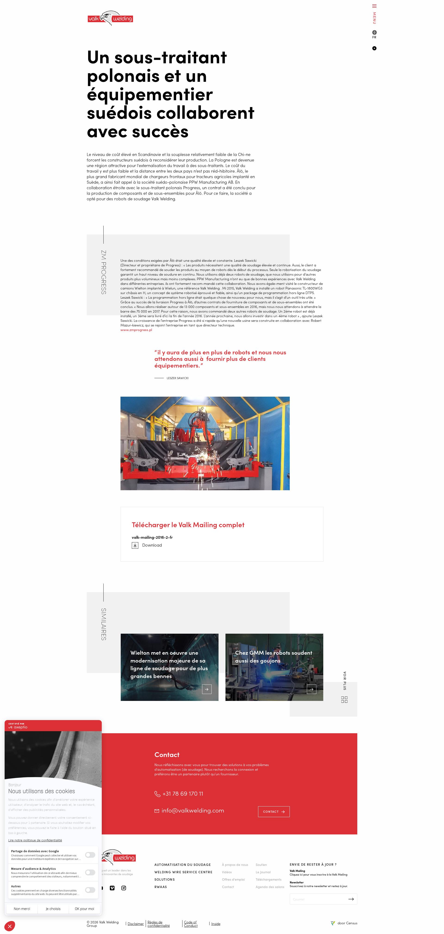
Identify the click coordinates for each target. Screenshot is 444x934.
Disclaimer (136, 923)
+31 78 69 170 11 (183, 793)
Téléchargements (268, 879)
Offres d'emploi (233, 879)
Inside (215, 923)
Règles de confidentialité (159, 923)
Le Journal (263, 872)
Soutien (261, 864)
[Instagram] (123, 888)
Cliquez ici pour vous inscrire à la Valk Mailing (318, 874)
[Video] (401, 48)
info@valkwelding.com (193, 810)
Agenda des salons (270, 886)
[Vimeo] (112, 888)
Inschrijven (351, 899)
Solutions (164, 879)
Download (152, 545)
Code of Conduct (191, 923)
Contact (271, 811)
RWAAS (160, 886)
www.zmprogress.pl (136, 329)
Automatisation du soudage (182, 864)
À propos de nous (235, 864)
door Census (347, 922)
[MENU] (374, 5)
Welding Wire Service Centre (183, 872)
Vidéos (227, 872)
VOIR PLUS (345, 682)
